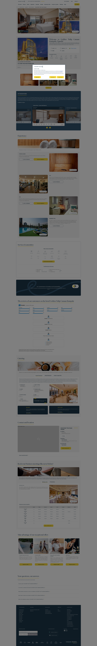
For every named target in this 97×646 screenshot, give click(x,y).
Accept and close (60, 77)
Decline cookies (53, 77)
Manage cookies (37, 77)
